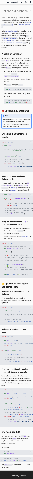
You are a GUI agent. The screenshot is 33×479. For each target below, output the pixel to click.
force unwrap (8, 40)
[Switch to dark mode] (30, 2)
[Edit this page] (30, 11)
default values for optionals (15, 43)
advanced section (11, 31)
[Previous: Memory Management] (2, 475)
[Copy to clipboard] (30, 89)
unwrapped (13, 190)
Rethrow (12, 188)
